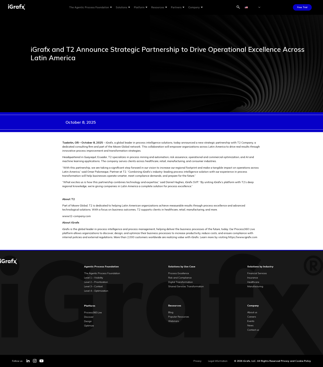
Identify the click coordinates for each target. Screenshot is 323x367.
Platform (139, 7)
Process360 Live (93, 312)
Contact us (253, 329)
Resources (157, 7)
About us (252, 312)
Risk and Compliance (180, 277)
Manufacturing (255, 286)
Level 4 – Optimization (96, 290)
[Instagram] (35, 361)
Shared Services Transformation (186, 286)
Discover (89, 316)
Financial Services (257, 273)
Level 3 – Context (93, 286)
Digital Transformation (180, 282)
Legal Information (217, 361)
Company (194, 7)
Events (250, 321)
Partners (176, 7)
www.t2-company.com (76, 216)
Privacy (197, 361)
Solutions (121, 7)
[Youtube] (41, 361)
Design (88, 321)
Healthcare (253, 282)
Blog (170, 312)
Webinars (173, 321)
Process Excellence (178, 273)
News (250, 325)
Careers (251, 316)
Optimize (89, 325)
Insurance (252, 277)
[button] (238, 7)
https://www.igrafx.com (242, 237)
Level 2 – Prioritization (96, 282)
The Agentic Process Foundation (89, 7)
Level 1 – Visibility (93, 277)
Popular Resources (178, 316)
